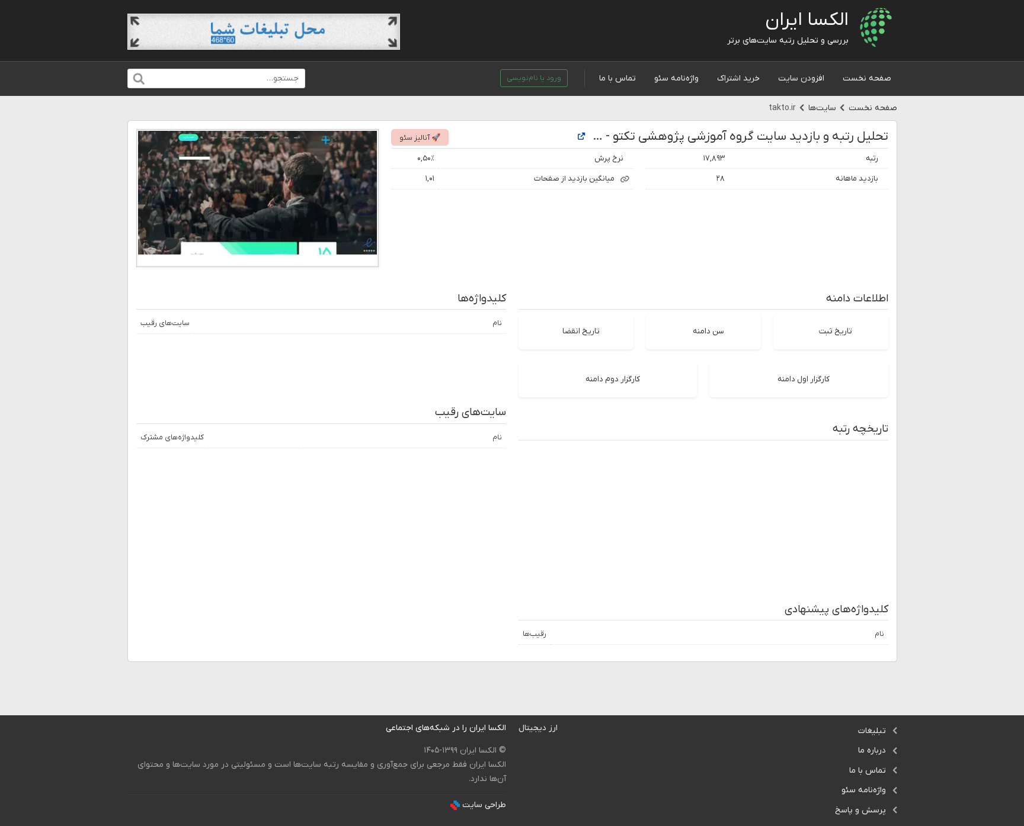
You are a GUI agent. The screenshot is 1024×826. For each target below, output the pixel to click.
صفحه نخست (867, 78)
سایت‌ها (822, 108)
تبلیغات (872, 731)
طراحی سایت (484, 805)
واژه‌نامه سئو (676, 78)
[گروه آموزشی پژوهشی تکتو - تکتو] (581, 137)
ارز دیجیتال (538, 728)
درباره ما (872, 750)
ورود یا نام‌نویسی (534, 78)
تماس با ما (617, 78)
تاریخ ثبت (835, 331)
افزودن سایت (801, 78)
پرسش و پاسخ (860, 810)
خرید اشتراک (738, 78)
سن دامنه (708, 331)
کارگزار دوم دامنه (612, 379)
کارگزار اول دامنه (803, 379)
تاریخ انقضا (581, 331)
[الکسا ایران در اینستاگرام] (376, 728)
